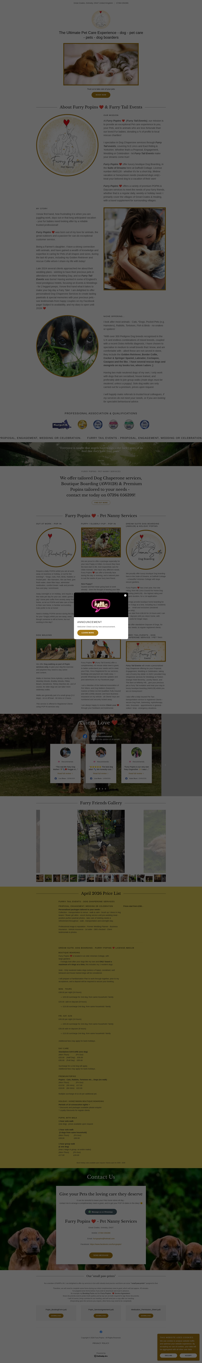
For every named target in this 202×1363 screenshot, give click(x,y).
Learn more (88, 633)
